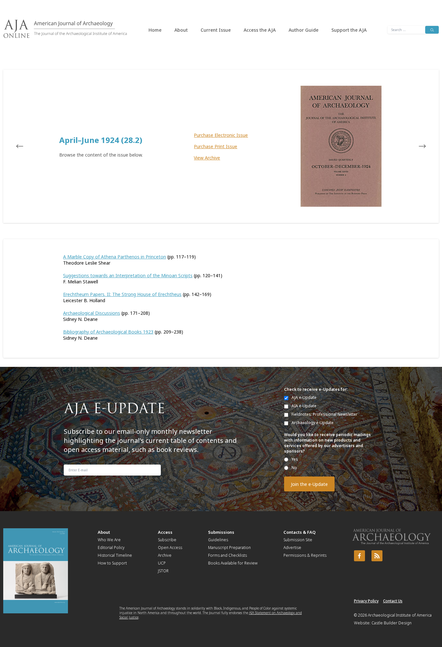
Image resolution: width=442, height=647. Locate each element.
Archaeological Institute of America (400, 615)
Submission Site (297, 540)
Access (165, 532)
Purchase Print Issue (215, 146)
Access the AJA (260, 30)
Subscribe (167, 540)
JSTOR (163, 571)
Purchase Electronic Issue (221, 135)
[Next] (416, 146)
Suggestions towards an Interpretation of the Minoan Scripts (128, 275)
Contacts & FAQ (299, 532)
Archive (164, 555)
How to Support (112, 563)
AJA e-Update (304, 397)
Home (155, 30)
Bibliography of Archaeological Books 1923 (108, 332)
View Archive (207, 158)
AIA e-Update (304, 406)
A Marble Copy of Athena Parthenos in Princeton (114, 257)
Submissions (221, 532)
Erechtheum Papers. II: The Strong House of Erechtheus (122, 294)
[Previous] (26, 146)
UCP (162, 563)
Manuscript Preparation (229, 547)
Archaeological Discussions (91, 313)
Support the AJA (349, 30)
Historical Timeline (115, 555)
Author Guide (303, 30)
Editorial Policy (111, 547)
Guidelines (218, 540)
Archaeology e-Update (313, 422)
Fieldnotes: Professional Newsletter (325, 414)
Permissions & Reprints (304, 555)
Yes (295, 459)
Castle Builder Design (391, 623)
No (294, 467)
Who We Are (109, 540)
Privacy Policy (366, 601)
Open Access (170, 547)
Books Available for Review (233, 563)
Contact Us (393, 601)
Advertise (292, 547)
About (181, 30)
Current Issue (216, 30)
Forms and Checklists (227, 555)
